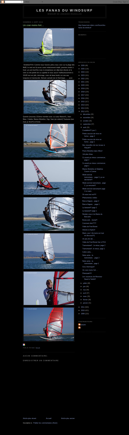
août (85, 127)
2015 (83, 102)
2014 (83, 105)
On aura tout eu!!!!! (89, 194)
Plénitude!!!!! (87, 273)
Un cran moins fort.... (90, 270)
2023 (83, 75)
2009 (83, 314)
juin (84, 286)
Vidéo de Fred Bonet (89, 226)
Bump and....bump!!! (89, 220)
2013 (83, 108)
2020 (83, 85)
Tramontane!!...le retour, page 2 (93, 245)
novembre (87, 117)
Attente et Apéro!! (88, 230)
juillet (85, 283)
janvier (85, 303)
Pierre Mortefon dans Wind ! (92, 151)
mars (85, 296)
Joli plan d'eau (87, 154)
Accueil (48, 418)
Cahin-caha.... (87, 252)
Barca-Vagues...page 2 (90, 201)
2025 (83, 69)
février (85, 300)
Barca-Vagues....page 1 (91, 204)
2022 (83, 79)
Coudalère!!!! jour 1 (89, 130)
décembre (87, 114)
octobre (86, 121)
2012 (83, 111)
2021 (83, 82)
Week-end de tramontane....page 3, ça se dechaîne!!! (93, 177)
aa (80, 328)
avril (85, 293)
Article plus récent (29, 418)
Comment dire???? (89, 223)
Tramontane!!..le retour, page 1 (93, 249)
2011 (83, 307)
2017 (83, 95)
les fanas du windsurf (64, 10)
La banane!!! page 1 (89, 211)
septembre (87, 124)
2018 (83, 92)
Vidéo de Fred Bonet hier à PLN (94, 242)
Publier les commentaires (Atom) (45, 423)
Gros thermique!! (88, 267)
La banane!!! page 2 (89, 208)
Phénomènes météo (89, 198)
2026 (83, 65)
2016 (83, 98)
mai (84, 290)
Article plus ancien (68, 418)
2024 (83, 72)
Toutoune (82, 325)
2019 (83, 88)
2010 (83, 310)
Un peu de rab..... (88, 239)
